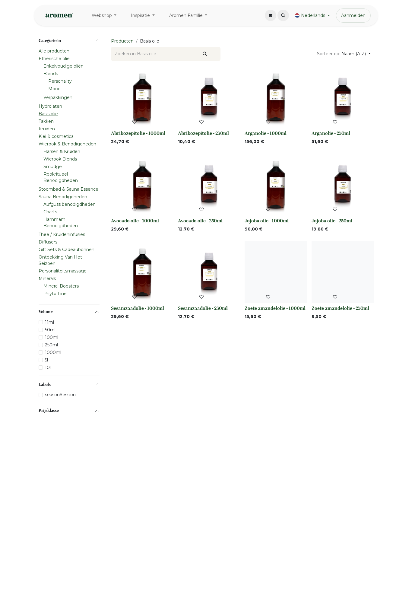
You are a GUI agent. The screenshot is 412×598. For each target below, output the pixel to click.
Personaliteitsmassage (63, 271)
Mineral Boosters (61, 286)
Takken (46, 121)
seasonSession (60, 394)
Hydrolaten (50, 106)
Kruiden (47, 129)
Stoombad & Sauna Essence (68, 189)
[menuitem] (104, 15)
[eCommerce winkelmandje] (270, 15)
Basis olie (48, 113)
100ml (51, 337)
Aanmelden (353, 15)
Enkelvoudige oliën (63, 66)
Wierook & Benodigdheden (67, 144)
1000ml (53, 352)
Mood (54, 88)
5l (46, 360)
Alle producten (54, 51)
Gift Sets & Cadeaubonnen (66, 249)
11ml (49, 322)
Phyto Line (55, 293)
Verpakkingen (57, 97)
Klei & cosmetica (56, 136)
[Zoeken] (204, 54)
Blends (50, 73)
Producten (122, 41)
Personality (60, 81)
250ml (51, 345)
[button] (283, 15)
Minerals (47, 278)
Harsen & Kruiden (61, 151)
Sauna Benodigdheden (63, 196)
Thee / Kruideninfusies (62, 234)
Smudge (52, 166)
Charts (50, 212)
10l (48, 367)
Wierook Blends (60, 159)
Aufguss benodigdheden (69, 204)
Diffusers (48, 242)
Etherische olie (54, 58)
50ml (50, 329)
